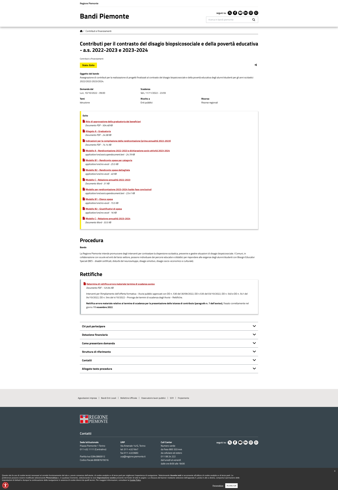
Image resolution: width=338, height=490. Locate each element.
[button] (5, 485)
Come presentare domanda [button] (98, 343)
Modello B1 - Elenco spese (99, 199)
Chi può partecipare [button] (93, 326)
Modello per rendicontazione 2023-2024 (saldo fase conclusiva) (119, 189)
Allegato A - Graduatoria (98, 131)
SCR (172, 398)
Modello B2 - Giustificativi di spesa (104, 209)
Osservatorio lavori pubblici (153, 398)
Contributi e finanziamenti (98, 31)
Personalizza (218, 486)
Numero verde (168, 446)
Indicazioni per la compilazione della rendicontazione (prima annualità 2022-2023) (128, 141)
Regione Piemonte (89, 3)
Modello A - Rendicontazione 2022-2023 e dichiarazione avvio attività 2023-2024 (128, 150)
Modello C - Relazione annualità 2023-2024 (108, 218)
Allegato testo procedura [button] (97, 369)
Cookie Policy (135, 480)
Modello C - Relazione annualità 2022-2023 (108, 180)
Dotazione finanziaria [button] (95, 335)
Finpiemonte (183, 398)
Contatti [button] (87, 360)
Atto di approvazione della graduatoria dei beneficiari (113, 121)
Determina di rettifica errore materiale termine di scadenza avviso (121, 284)
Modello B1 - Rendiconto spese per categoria (109, 160)
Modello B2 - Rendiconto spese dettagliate (108, 170)
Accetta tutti (231, 486)
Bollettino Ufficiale (128, 398)
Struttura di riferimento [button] (96, 352)
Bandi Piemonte (104, 16)
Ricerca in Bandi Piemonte (220, 19)
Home (81, 31)
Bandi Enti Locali (108, 398)
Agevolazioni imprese (87, 398)
